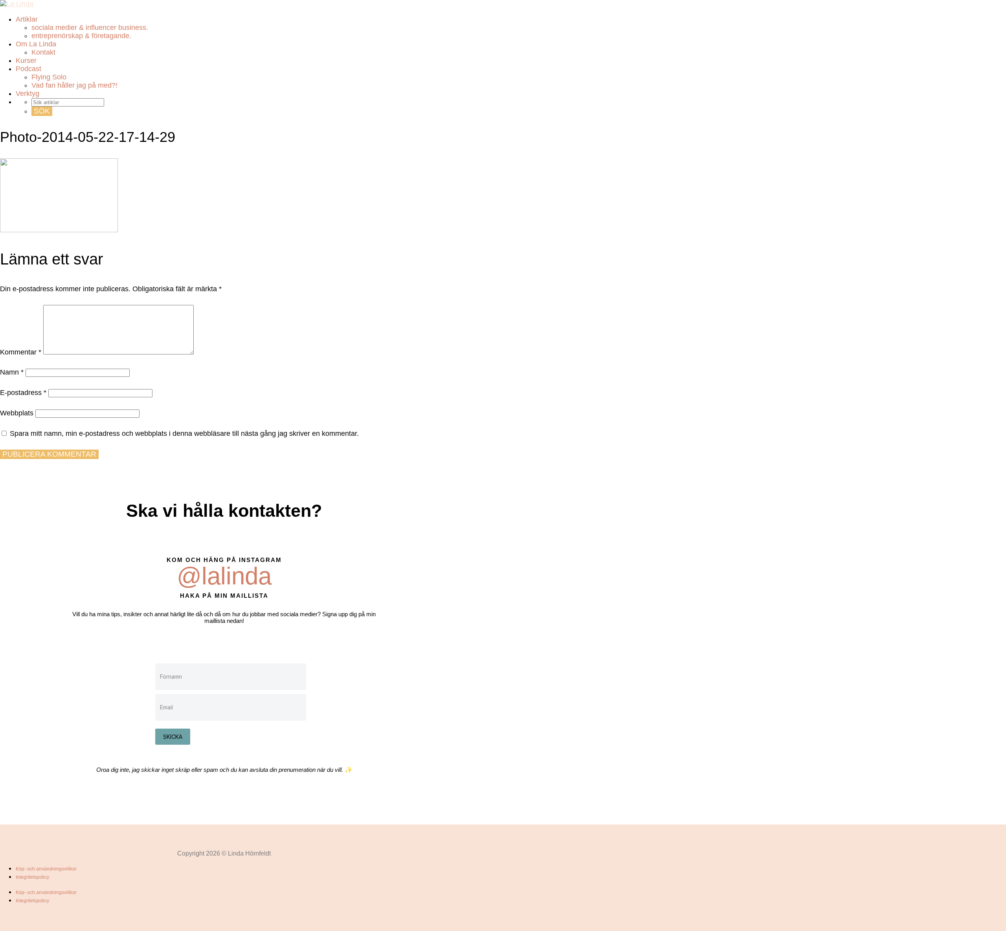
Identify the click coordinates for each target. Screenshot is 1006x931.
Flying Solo (48, 77)
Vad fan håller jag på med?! (74, 85)
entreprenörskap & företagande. (81, 36)
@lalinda (224, 575)
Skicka (172, 736)
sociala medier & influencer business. (89, 27)
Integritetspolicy (32, 877)
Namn (12, 372)
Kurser (26, 60)
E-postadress (23, 393)
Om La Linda (36, 44)
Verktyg (27, 93)
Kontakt (43, 52)
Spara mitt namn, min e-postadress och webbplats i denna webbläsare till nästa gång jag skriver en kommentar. (184, 433)
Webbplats (16, 413)
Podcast (28, 69)
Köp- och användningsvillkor (46, 869)
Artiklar (27, 19)
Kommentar (20, 352)
